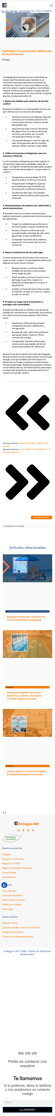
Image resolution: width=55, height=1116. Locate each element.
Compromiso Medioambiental (17, 936)
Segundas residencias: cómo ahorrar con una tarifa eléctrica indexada (26, 618)
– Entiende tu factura (17, 1025)
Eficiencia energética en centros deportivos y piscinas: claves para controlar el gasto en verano (24, 695)
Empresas (14, 10)
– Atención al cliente (16, 1043)
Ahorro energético (44, 10)
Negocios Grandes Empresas (17, 867)
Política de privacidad (13, 899)
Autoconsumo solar (27, 10)
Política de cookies (11, 904)
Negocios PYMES (11, 863)
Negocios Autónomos (13, 858)
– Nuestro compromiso (18, 1037)
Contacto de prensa (12, 895)
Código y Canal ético (13, 931)
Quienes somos (10, 922)
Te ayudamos (9, 890)
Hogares (6, 854)
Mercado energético (22, 12)
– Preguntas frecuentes (18, 1031)
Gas (6, 10)
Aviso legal (7, 909)
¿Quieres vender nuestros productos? (21, 927)
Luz (2, 10)
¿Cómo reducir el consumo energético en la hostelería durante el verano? (26, 773)
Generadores (9, 877)
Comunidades (9, 872)
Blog (8, 1013)
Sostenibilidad (7, 12)
